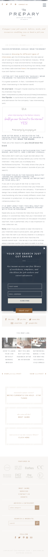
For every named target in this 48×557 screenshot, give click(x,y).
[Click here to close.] (44, 248)
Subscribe (24, 301)
